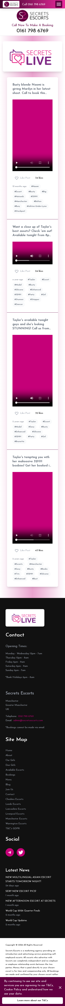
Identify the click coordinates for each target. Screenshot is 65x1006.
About (9, 755)
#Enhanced (35, 290)
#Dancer (19, 304)
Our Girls (10, 760)
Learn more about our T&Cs (32, 1000)
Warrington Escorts (16, 823)
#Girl (43, 295)
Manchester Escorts (16, 818)
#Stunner (19, 299)
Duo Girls (10, 765)
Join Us (9, 789)
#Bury (17, 206)
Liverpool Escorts (15, 814)
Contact (10, 794)
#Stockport (20, 211)
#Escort (18, 192)
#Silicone (19, 290)
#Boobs (44, 569)
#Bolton (37, 201)
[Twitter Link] (21, 852)
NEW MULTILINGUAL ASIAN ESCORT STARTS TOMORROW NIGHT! (28, 879)
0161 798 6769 (32, 31)
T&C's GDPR (13, 828)
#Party (31, 295)
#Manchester (21, 201)
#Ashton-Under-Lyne (37, 206)
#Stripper (34, 299)
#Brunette (19, 441)
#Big (44, 192)
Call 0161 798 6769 (33, 4)
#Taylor (31, 280)
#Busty (32, 192)
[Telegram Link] (10, 852)
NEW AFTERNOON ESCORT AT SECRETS (30, 901)
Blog (8, 784)
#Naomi (35, 186)
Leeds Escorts (13, 804)
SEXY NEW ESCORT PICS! (21, 891)
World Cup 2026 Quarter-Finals (23, 910)
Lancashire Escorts (16, 809)
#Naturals (19, 196)
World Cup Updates (16, 920)
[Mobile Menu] (58, 4)
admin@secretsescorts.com (28, 720)
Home (9, 750)
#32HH (34, 196)
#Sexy (31, 427)
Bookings (10, 775)
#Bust (35, 579)
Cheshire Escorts (14, 799)
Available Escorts (15, 770)
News (9, 779)
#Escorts (19, 564)
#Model (18, 285)
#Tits (17, 574)
